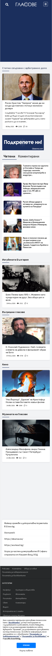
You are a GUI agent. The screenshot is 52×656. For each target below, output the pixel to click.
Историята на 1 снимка (13, 611)
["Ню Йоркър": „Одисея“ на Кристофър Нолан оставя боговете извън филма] (26, 383)
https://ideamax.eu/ (13, 538)
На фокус (7, 590)
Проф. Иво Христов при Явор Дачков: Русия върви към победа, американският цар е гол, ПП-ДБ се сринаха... (35, 188)
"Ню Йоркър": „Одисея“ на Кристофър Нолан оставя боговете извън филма (25, 400)
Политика (7, 598)
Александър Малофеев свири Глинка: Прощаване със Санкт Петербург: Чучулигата (25, 452)
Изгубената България (15, 259)
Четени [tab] (9, 156)
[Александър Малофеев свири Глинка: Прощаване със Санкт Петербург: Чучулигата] (26, 433)
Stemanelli (9, 532)
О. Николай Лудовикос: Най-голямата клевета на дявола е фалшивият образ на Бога (26, 349)
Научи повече (26, 650)
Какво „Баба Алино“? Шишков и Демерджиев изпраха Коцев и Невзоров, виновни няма (35, 223)
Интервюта (21, 598)
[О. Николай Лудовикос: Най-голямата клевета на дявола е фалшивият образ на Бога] (26, 331)
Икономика (20, 594)
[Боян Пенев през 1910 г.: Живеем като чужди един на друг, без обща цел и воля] (26, 278)
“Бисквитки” (14, 622)
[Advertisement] (26, 36)
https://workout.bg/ (14, 545)
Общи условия (30, 568)
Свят (5, 602)
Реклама (5, 568)
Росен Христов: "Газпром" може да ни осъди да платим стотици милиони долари (24, 105)
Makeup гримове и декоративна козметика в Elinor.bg (26, 525)
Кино (5, 364)
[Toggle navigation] (45, 4)
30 (26, 126)
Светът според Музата (14, 615)
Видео (5, 607)
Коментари (21, 602)
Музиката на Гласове (15, 414)
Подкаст (7, 594)
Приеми (26, 645)
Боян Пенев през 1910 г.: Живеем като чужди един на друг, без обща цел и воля (25, 297)
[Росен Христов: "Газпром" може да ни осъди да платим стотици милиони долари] (26, 87)
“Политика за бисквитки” (34, 636)
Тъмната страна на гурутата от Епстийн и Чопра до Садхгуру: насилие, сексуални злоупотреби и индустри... (35, 170)
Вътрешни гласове (13, 311)
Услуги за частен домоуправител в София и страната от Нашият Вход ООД (25, 553)
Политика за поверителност (15, 572)
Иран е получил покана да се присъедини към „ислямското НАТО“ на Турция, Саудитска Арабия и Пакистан (35, 242)
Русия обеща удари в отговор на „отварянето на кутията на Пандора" (35, 204)
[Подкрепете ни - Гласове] (23, 142)
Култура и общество (25, 590)
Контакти (16, 568)
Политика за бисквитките (14, 575)
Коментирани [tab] (28, 156)
